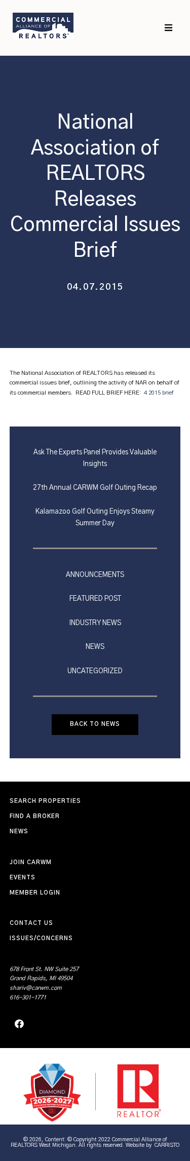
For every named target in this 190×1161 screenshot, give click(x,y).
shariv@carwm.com (36, 988)
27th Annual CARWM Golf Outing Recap (95, 487)
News (95, 646)
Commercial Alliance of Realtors (43, 25)
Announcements (95, 574)
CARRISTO (167, 1145)
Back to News (95, 724)
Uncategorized (95, 671)
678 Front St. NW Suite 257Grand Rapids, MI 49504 (44, 974)
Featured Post (95, 598)
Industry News (95, 623)
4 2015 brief (159, 393)
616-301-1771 (28, 997)
